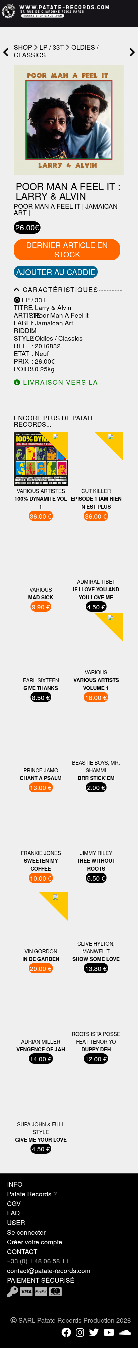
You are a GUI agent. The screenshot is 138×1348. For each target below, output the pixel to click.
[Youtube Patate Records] (109, 1332)
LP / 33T (52, 46)
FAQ (13, 1212)
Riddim (22, 330)
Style (22, 338)
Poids (22, 368)
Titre (22, 307)
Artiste (22, 315)
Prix (21, 361)
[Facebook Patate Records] (66, 1332)
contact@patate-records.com (48, 1270)
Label (22, 322)
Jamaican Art (54, 322)
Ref (20, 345)
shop (23, 46)
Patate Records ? (32, 1193)
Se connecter (26, 1231)
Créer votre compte (34, 1241)
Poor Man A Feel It (47, 205)
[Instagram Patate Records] (80, 1332)
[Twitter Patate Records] (94, 1332)
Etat (21, 353)
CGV (14, 1203)
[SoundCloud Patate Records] (125, 1332)
